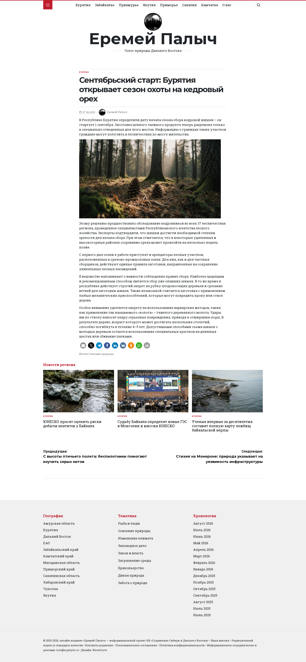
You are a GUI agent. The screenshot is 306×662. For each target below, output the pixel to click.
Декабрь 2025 (204, 576)
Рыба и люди (129, 523)
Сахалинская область (61, 576)
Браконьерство (131, 568)
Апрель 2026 (203, 549)
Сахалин (189, 5)
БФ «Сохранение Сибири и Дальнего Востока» (177, 640)
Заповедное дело (132, 546)
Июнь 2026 (202, 536)
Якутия (149, 5)
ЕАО (46, 543)
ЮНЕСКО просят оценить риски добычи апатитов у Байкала (72, 423)
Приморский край (59, 569)
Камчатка (209, 5)
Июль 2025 (202, 608)
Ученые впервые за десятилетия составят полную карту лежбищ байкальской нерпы (222, 425)
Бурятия (83, 5)
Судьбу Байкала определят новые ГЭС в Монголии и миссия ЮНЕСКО (152, 423)
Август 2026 (203, 523)
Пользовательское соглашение (136, 645)
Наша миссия (220, 640)
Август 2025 (203, 602)
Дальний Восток (57, 536)
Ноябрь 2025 (203, 582)
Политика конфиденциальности (182, 645)
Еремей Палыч (153, 39)
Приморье (169, 5)
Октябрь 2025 (204, 589)
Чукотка (50, 589)
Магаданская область (61, 563)
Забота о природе (132, 583)
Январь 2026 (203, 569)
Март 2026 (201, 556)
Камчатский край (58, 556)
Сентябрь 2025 (205, 595)
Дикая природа (131, 575)
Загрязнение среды (134, 560)
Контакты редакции (99, 645)
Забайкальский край (60, 549)
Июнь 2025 (202, 615)
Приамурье (128, 5)
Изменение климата (135, 538)
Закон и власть (130, 553)
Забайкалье (104, 5)
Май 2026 (200, 543)
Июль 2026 (202, 530)
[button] (83, 345)
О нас (226, 5)
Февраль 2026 (204, 563)
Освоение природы (101, 354)
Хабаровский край (59, 582)
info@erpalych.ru (67, 650)
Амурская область (59, 523)
